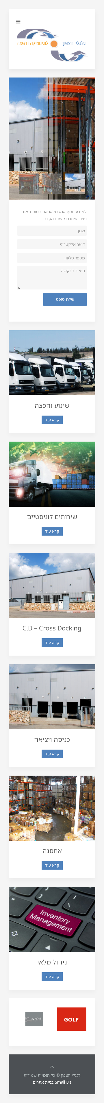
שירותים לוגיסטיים (52, 516)
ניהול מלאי (52, 962)
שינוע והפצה (52, 405)
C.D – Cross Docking (52, 628)
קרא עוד (52, 420)
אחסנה (52, 850)
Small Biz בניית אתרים (52, 1082)
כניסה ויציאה (52, 739)
